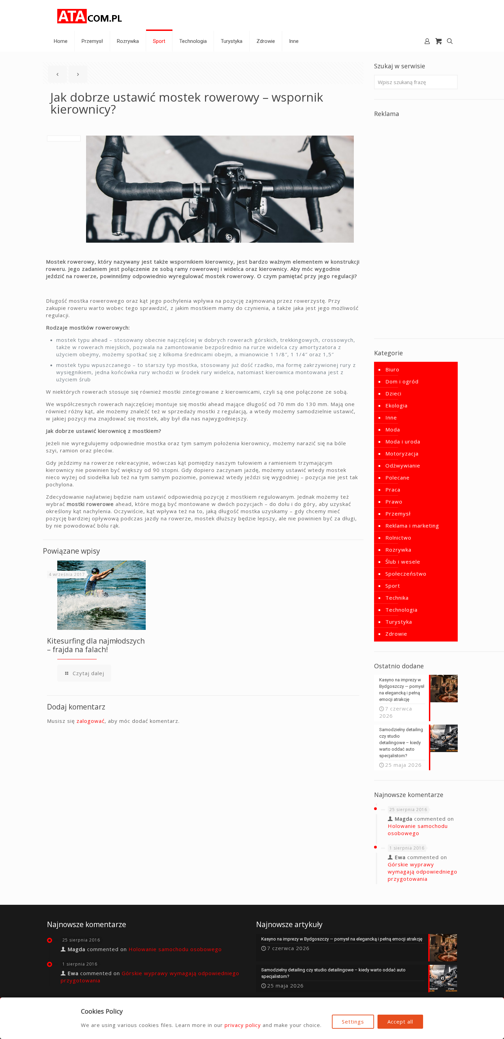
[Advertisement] (416, 225)
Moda (392, 429)
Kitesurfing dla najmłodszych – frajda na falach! (96, 645)
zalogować (90, 720)
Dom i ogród (402, 381)
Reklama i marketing (412, 525)
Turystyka (398, 621)
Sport (392, 585)
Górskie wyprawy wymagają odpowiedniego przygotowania (422, 871)
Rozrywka (398, 549)
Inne (391, 417)
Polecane (397, 477)
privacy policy (243, 1024)
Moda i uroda (402, 441)
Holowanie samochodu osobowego (418, 829)
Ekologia (396, 405)
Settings (353, 1021)
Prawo (394, 501)
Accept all (400, 1021)
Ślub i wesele (402, 561)
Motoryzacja (402, 453)
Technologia (401, 609)
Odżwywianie (402, 465)
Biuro (392, 369)
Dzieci (393, 393)
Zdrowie (396, 633)
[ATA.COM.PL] (89, 15)
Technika (397, 597)
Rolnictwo (398, 537)
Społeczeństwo (406, 573)
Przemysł (398, 513)
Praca (392, 489)
